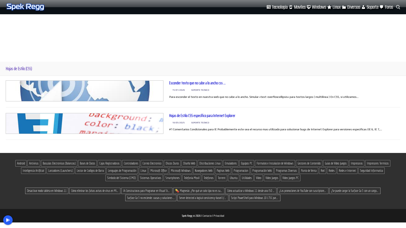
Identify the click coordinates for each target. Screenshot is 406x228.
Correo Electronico (151, 163)
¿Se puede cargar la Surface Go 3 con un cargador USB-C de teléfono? (355, 191)
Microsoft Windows (181, 170)
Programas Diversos (286, 170)
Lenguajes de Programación (122, 170)
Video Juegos (271, 178)
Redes (332, 170)
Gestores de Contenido (309, 163)
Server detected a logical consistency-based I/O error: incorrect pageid (203, 198)
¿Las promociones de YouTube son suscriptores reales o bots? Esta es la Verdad (303, 191)
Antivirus (34, 163)
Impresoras (357, 163)
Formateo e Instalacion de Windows (275, 163)
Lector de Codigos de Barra (90, 170)
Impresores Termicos (378, 163)
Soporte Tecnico (200, 90)
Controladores (131, 163)
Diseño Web (189, 163)
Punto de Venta (309, 170)
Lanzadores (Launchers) (60, 170)
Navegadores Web (204, 170)
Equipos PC (246, 163)
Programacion (241, 170)
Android (21, 163)
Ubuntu (234, 178)
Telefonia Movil (192, 178)
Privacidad (219, 215)
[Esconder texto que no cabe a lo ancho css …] (85, 90)
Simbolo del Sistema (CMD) (121, 178)
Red (322, 170)
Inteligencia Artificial (33, 170)
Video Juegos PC (290, 178)
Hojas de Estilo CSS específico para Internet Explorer (202, 115)
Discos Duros (172, 163)
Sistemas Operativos (150, 178)
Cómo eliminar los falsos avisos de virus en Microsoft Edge (95, 191)
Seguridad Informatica (371, 170)
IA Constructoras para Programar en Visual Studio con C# (147, 191)
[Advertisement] (203, 38)
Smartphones (172, 178)
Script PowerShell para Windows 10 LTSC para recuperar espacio (255, 198)
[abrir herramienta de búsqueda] (398, 7)
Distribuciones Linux (210, 163)
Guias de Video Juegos (336, 163)
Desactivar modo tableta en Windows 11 (47, 191)
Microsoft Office (158, 170)
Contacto (207, 215)
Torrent (222, 178)
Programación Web (262, 170)
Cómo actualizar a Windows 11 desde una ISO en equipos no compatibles (251, 191)
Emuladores (231, 163)
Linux (143, 170)
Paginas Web (223, 170)
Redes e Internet (347, 170)
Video (258, 178)
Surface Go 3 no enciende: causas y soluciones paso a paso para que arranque (151, 198)
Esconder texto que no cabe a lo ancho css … (197, 83)
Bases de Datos (87, 163)
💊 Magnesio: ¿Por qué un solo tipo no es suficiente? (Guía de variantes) (199, 191)
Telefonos (209, 178)
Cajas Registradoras (109, 163)
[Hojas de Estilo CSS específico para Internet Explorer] (85, 123)
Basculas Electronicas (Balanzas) (59, 163)
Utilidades (247, 178)
